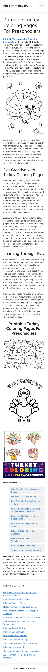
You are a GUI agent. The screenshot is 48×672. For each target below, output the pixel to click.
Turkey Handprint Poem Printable (26, 550)
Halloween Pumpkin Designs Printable (20, 607)
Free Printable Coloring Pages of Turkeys (25, 502)
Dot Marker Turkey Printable (23, 496)
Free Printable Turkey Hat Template (22, 539)
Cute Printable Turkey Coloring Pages (25, 490)
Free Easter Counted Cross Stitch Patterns (22, 617)
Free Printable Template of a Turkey (24, 525)
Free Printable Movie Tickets (16, 599)
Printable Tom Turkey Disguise (25, 546)
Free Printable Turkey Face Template (23, 532)
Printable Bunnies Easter (14, 603)
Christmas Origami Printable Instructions (21, 651)
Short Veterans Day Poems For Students (21, 643)
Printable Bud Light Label (14, 632)
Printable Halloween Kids (14, 647)
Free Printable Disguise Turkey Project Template (25, 517)
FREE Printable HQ (15, 5)
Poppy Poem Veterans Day (15, 639)
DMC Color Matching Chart (15, 636)
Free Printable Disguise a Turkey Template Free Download (25, 510)
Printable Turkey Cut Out (14, 628)
